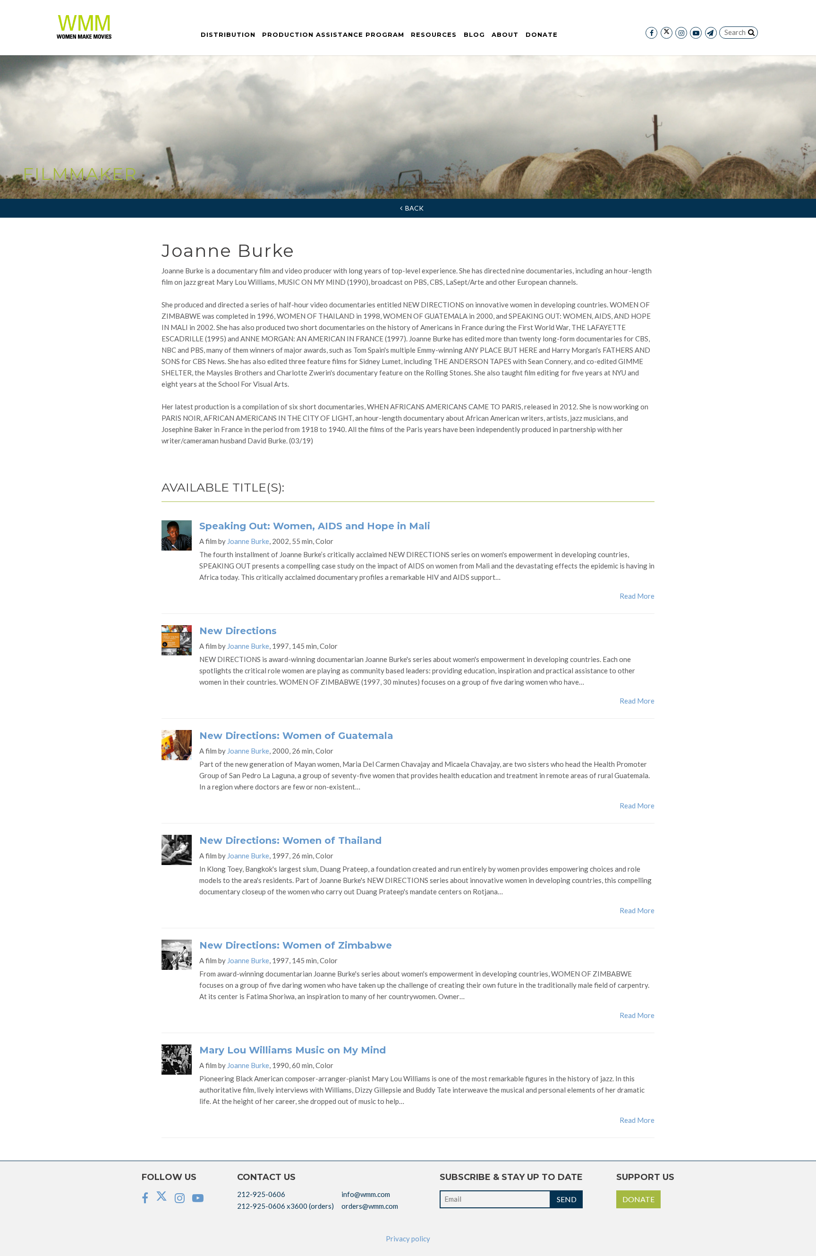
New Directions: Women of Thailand (290, 840)
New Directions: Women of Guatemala (296, 735)
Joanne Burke (248, 541)
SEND (567, 1199)
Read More (637, 596)
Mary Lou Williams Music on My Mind (292, 1050)
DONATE (638, 1199)
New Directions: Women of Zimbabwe (295, 945)
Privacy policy (408, 1238)
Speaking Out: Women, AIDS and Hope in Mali (314, 526)
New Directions (238, 630)
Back (413, 208)
